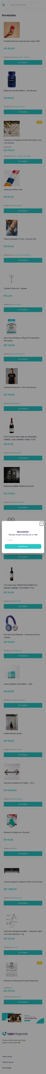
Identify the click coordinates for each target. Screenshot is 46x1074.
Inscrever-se (23, 546)
